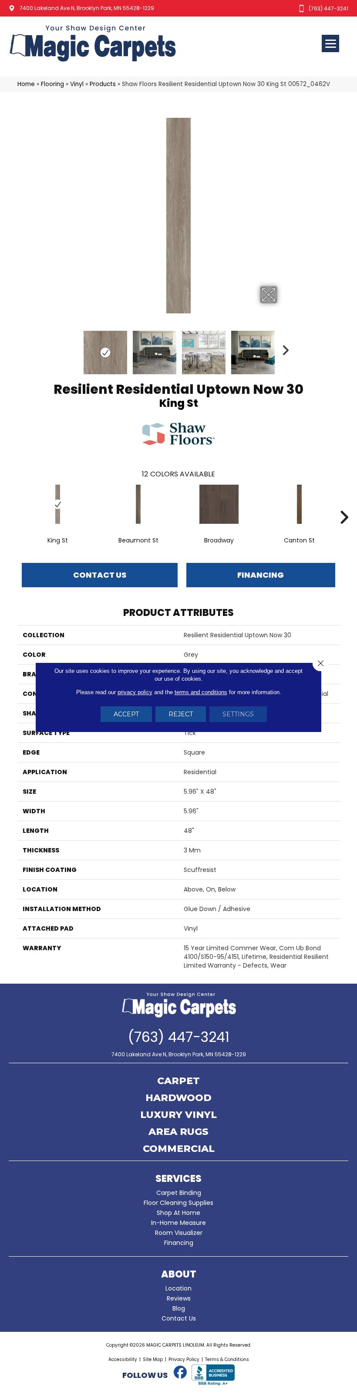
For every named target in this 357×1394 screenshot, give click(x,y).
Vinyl (77, 84)
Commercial (179, 1149)
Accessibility (122, 1359)
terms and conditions (201, 692)
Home (26, 84)
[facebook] (180, 1373)
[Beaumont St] (138, 504)
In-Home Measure (178, 1222)
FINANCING (260, 574)
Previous (74, 348)
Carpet (178, 1081)
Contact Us (99, 574)
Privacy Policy (183, 1359)
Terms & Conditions (227, 1359)
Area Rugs (178, 1132)
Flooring (52, 84)
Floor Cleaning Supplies (178, 1202)
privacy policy (135, 692)
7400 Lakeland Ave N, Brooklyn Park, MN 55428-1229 (87, 8)
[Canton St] (299, 504)
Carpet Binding (178, 1192)
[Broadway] (218, 504)
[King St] (57, 504)
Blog (178, 1308)
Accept (126, 714)
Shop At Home (178, 1212)
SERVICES (178, 1178)
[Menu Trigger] (330, 43)
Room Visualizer (178, 1232)
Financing (178, 1242)
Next (283, 348)
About (178, 1274)
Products (103, 84)
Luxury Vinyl (178, 1115)
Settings (238, 714)
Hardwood (178, 1098)
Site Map (153, 1359)
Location (178, 1288)
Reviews (179, 1298)
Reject (180, 714)
